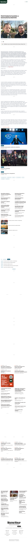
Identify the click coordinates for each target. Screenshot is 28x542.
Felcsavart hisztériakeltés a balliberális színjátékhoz (10, 147)
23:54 (2, 267)
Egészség (3, 223)
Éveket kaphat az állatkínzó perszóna (12, 230)
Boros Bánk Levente (3, 177)
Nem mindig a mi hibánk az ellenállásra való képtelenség (15, 220)
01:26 (2, 264)
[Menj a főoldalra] (4, 1)
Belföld (2, 145)
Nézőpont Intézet (9, 177)
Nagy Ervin (14, 177)
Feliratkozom (19, 526)
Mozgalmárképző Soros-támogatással (8, 173)
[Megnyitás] (26, 1)
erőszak (23, 177)
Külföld (3, 228)
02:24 (2, 262)
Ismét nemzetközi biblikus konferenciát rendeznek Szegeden (11, 265)
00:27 (2, 265)
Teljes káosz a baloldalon (5, 168)
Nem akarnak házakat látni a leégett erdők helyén (14, 225)
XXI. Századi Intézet (18, 177)
